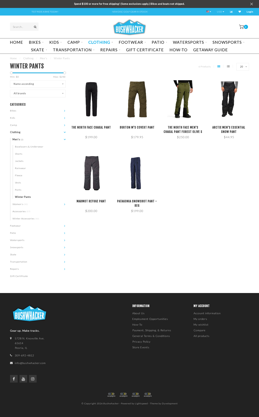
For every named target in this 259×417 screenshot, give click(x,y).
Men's (18, 139)
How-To (179, 49)
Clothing (99, 42)
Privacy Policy (141, 341)
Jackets (19, 161)
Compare (200, 330)
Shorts (18, 153)
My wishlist (201, 324)
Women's (20, 204)
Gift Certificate (145, 49)
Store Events (140, 347)
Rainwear (20, 168)
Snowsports (227, 42)
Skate (37, 49)
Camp (73, 42)
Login (250, 11)
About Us (138, 313)
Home (16, 42)
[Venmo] (147, 395)
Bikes (35, 42)
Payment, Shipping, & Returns (151, 330)
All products (202, 335)
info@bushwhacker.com (30, 363)
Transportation (72, 49)
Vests (18, 182)
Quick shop (93, 126)
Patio (158, 42)
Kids (54, 42)
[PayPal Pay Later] (135, 395)
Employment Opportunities (150, 318)
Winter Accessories (26, 218)
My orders (200, 318)
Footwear (131, 42)
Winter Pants (23, 197)
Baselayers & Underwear (29, 146)
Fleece (18, 175)
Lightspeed (141, 403)
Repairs (109, 49)
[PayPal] (123, 395)
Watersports (188, 42)
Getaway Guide (210, 49)
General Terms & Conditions (151, 335)
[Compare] (231, 11)
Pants (18, 189)
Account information (207, 313)
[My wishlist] (240, 11)
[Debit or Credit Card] (111, 395)
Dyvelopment (170, 403)
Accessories (22, 211)
